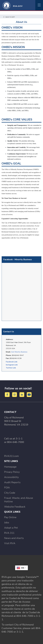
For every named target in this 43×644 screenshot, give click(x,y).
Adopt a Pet (11, 527)
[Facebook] (7, 394)
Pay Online (10, 517)
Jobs (6, 522)
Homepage (10, 466)
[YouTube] (29, 394)
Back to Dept (10, 17)
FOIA (7, 487)
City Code (9, 492)
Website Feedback (14, 506)
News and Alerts (14, 538)
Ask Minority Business (19, 352)
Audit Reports (12, 482)
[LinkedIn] (22, 394)
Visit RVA (9, 543)
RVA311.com (11, 456)
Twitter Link (11, 368)
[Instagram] (15, 394)
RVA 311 (9, 533)
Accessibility (11, 477)
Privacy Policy (12, 472)
